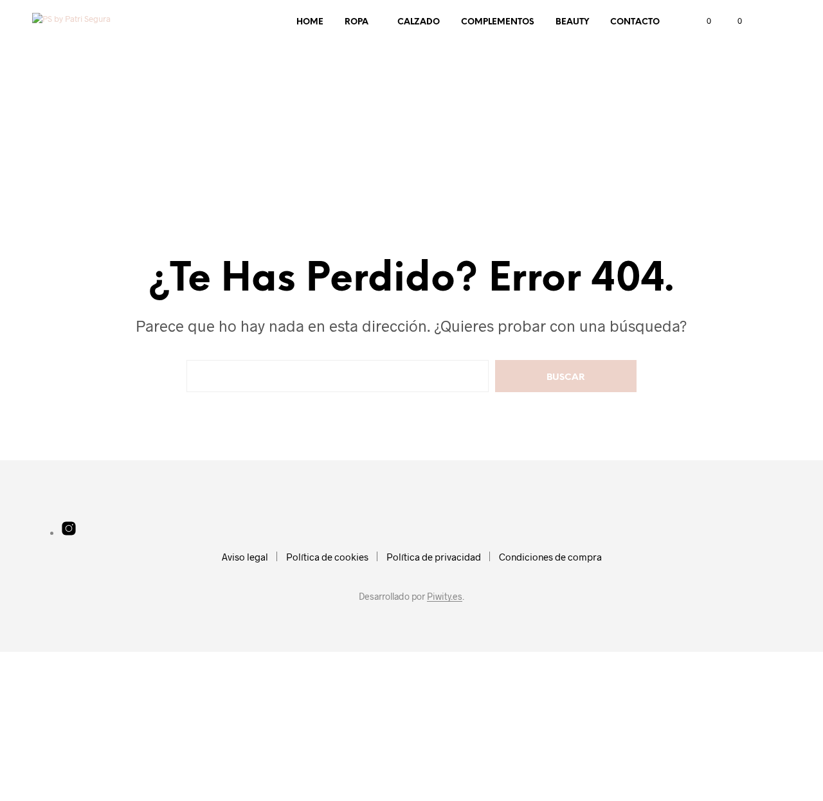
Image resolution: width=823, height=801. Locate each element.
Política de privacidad (433, 556)
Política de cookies (327, 556)
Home (309, 22)
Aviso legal (245, 556)
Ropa (356, 22)
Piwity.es (444, 596)
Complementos (497, 22)
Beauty (572, 22)
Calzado (418, 22)
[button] (701, 21)
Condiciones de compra (550, 556)
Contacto (635, 22)
